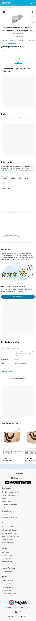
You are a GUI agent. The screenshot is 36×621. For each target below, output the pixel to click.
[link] (12, 444)
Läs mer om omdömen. (22, 259)
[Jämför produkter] (32, 22)
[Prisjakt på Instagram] (20, 612)
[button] (5, 12)
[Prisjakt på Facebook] (16, 612)
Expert (17, 359)
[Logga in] (33, 2)
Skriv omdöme (18, 33)
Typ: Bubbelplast (18, 36)
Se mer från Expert (7, 371)
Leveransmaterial (9, 7)
